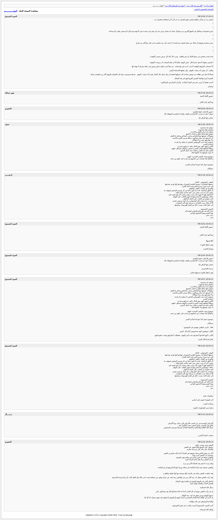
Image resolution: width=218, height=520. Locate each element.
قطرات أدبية (208, 6)
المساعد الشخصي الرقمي (203, 9)
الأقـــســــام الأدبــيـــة (194, 6)
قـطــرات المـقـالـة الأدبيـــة (175, 6)
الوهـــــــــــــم (10, 11)
